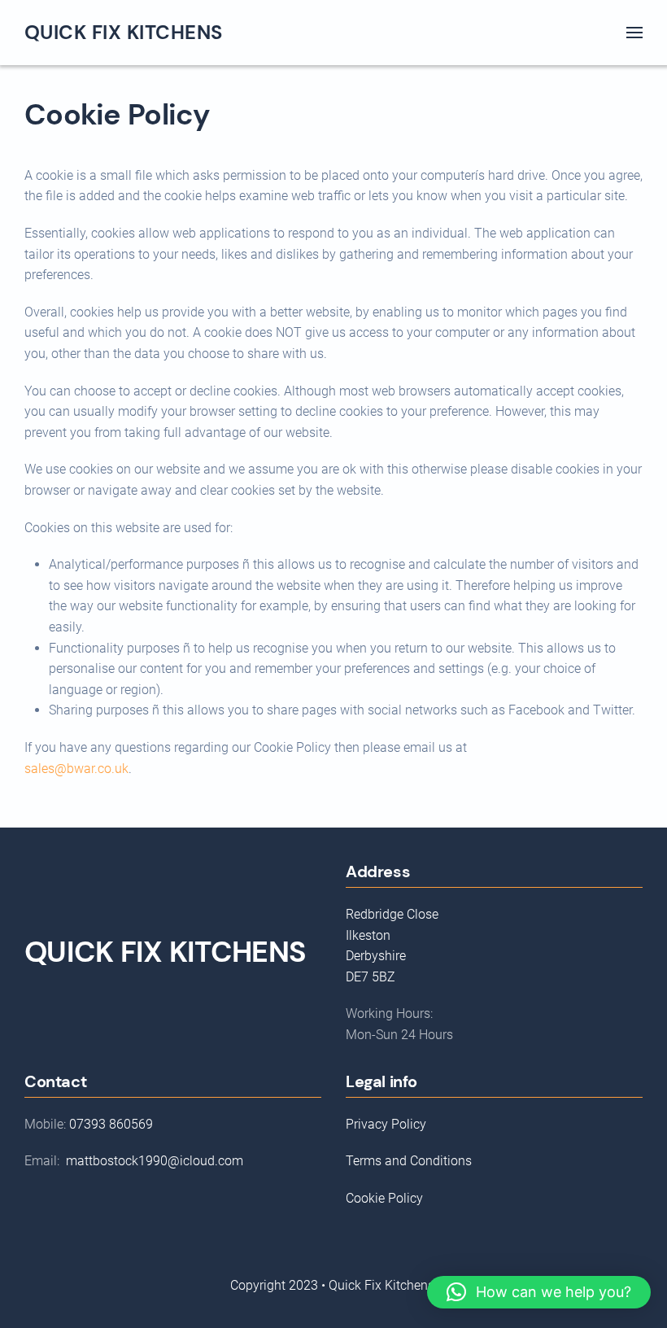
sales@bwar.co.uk (76, 768)
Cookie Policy (384, 1198)
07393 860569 (111, 1124)
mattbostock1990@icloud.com (154, 1161)
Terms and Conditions (409, 1161)
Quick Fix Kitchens (123, 32)
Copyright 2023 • (279, 1285)
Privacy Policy (386, 1124)
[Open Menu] (634, 32)
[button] (539, 1292)
